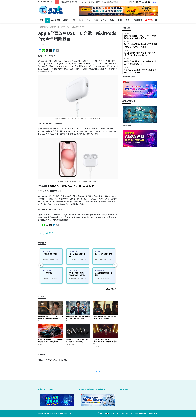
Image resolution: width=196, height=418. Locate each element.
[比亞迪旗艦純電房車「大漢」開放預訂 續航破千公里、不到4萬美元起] (50, 331)
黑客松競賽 (138, 20)
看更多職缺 (110, 288)
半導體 (65, 20)
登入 (154, 2)
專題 (127, 20)
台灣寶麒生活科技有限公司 (51, 259)
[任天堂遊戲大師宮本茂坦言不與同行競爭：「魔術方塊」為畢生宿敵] (78, 307)
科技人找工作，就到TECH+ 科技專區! (75, 1)
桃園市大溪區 (47, 270)
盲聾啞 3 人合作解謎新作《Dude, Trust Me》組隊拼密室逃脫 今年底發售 (105, 342)
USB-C (106, 63)
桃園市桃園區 (100, 270)
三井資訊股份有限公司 (102, 278)
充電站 (103, 20)
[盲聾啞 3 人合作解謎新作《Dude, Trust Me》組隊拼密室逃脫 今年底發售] (105, 331)
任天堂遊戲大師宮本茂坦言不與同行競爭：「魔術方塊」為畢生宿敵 (78, 317)
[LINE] (146, 2)
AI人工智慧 (55, 20)
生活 (73, 20)
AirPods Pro (82, 63)
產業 (88, 20)
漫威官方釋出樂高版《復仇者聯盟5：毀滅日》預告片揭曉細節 (105, 317)
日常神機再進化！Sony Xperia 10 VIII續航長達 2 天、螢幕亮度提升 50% (50, 317)
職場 (112, 20)
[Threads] (149, 2)
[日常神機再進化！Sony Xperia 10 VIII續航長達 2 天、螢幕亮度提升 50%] (50, 307)
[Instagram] (142, 2)
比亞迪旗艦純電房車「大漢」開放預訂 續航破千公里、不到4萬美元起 (50, 341)
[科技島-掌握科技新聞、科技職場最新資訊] (50, 10)
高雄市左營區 (74, 251)
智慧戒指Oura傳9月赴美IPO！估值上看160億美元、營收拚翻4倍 (78, 341)
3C (47, 20)
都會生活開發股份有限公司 (77, 259)
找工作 (150, 20)
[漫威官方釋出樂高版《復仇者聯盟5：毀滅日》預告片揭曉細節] (105, 307)
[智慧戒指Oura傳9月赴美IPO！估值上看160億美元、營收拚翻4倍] (78, 331)
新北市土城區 (47, 251)
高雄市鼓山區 (74, 270)
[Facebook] (136, 2)
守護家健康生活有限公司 (50, 278)
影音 (96, 20)
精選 (41, 20)
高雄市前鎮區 (100, 251)
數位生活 (50, 233)
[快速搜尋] (156, 20)
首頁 (41, 27)
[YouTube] (139, 2)
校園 (120, 20)
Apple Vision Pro (65, 66)
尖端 (81, 20)
